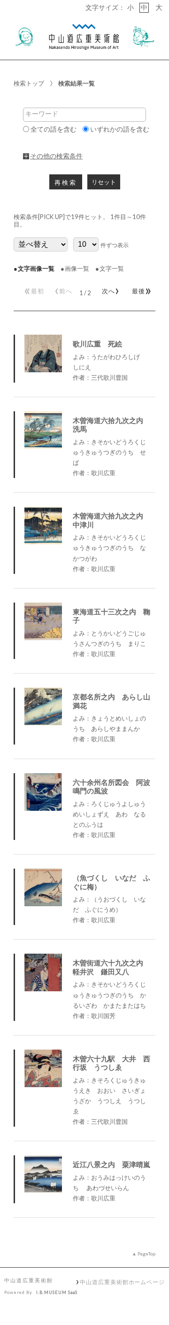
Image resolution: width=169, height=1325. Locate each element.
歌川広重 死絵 (97, 343)
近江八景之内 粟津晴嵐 (111, 1164)
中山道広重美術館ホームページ (122, 1281)
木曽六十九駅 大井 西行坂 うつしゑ (111, 1063)
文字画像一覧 (36, 268)
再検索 (65, 182)
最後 (140, 289)
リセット (104, 182)
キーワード (41, 114)
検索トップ (29, 83)
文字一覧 (112, 268)
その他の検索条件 (56, 156)
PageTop (146, 1253)
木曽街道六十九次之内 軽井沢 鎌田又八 (111, 967)
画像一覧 (77, 268)
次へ (109, 289)
